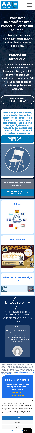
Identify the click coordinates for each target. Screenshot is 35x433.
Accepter (17, 417)
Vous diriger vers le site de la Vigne (17, 319)
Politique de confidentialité (17, 430)
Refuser (17, 422)
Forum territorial (17, 239)
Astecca (17, 204)
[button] (32, 400)
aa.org (18, 372)
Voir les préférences (17, 427)
